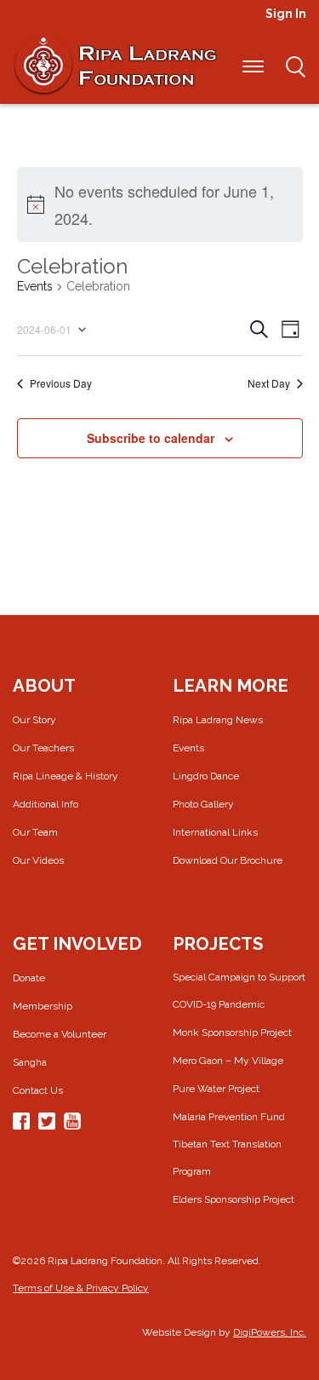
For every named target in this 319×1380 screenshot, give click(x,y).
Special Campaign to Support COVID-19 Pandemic (239, 990)
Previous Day (61, 383)
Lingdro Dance (206, 776)
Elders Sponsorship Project (233, 1199)
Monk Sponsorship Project (232, 1032)
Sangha (30, 1062)
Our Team (35, 832)
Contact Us (38, 1090)
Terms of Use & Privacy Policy (81, 1288)
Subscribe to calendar (150, 437)
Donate (29, 978)
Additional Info (45, 804)
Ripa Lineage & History (65, 776)
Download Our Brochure (227, 860)
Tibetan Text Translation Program (227, 1157)
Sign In (285, 13)
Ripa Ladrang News (218, 720)
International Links (215, 832)
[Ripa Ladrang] (115, 65)
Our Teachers (43, 748)
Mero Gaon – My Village (228, 1061)
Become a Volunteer (59, 1034)
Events (35, 286)
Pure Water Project (216, 1089)
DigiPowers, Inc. (269, 1332)
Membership (42, 1006)
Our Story (34, 720)
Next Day (269, 383)
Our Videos (38, 860)
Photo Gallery (203, 804)
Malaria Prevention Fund (229, 1117)
